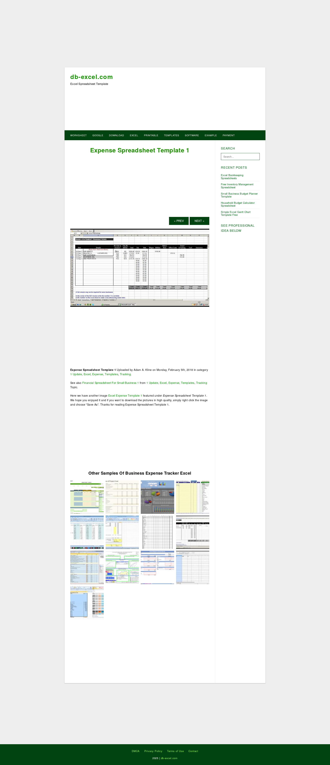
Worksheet (78, 135)
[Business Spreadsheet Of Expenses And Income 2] (122, 532)
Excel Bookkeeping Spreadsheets (232, 176)
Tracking (125, 374)
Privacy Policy (153, 751)
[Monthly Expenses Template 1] (157, 567)
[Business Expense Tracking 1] (122, 567)
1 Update (76, 374)
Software (192, 135)
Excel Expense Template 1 (125, 395)
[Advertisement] (165, 35)
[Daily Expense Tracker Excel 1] (192, 496)
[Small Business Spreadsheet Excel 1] (87, 602)
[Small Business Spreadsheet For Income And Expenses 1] (122, 496)
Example (211, 135)
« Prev (179, 221)
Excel (134, 135)
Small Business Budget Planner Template (239, 195)
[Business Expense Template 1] (87, 496)
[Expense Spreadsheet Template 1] (139, 267)
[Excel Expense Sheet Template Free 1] (157, 496)
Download (116, 135)
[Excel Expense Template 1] (157, 532)
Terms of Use (175, 751)
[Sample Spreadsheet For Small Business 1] (87, 532)
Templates (171, 135)
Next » (199, 221)
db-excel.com (91, 76)
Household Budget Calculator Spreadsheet (238, 204)
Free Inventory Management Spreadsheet (237, 185)
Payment (229, 135)
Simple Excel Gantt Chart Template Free (236, 213)
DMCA (136, 751)
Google (97, 135)
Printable (151, 135)
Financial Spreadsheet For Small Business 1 (110, 383)
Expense (97, 374)
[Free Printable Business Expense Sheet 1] (87, 567)
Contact (193, 751)
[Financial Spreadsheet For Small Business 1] (192, 567)
